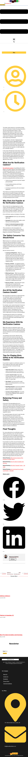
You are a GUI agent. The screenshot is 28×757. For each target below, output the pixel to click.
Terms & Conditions (7, 683)
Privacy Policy (6, 681)
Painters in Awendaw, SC (7, 615)
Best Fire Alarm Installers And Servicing (11, 635)
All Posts (13, 559)
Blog (14, 52)
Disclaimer (5, 679)
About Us (5, 674)
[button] (14, 39)
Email (4, 651)
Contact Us (5, 676)
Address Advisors (5, 596)
